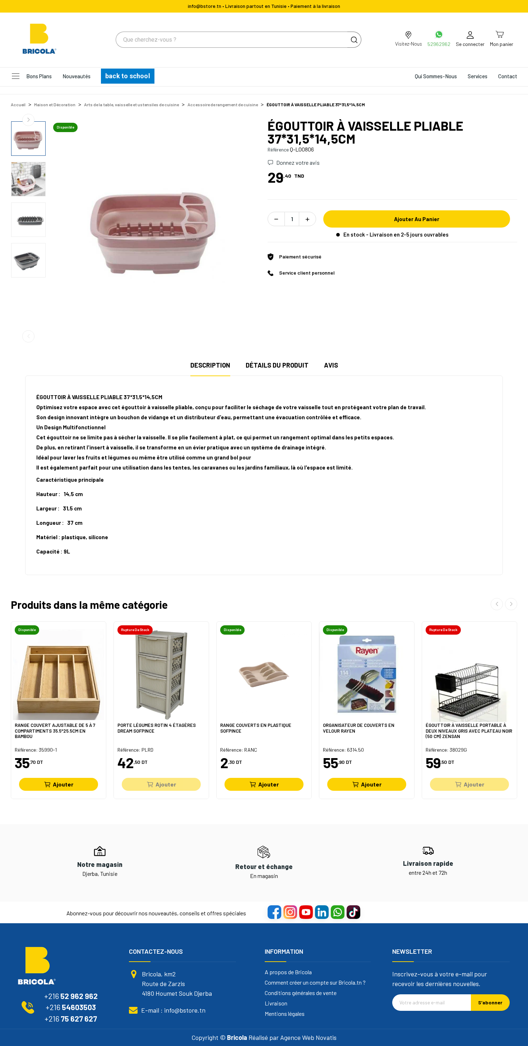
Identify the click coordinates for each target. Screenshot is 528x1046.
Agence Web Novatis (308, 1037)
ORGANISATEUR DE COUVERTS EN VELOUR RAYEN (358, 728)
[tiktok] (353, 911)
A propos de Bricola (288, 972)
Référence (278, 149)
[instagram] (289, 911)
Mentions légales (285, 1014)
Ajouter (63, 784)
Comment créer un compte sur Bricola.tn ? (315, 982)
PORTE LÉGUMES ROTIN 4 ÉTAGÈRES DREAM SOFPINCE (156, 728)
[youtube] (305, 911)
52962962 (438, 44)
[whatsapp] (337, 911)
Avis (331, 365)
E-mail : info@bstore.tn (173, 1010)
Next (28, 120)
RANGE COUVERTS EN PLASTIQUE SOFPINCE (255, 728)
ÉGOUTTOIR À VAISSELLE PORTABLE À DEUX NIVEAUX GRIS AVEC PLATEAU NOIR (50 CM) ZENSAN (469, 731)
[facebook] (274, 911)
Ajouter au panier (416, 219)
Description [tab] (210, 365)
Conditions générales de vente (301, 993)
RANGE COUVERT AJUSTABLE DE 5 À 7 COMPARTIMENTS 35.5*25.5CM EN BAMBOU (55, 731)
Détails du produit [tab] (277, 365)
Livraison (276, 1003)
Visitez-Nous (408, 44)
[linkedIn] (321, 911)
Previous (28, 336)
